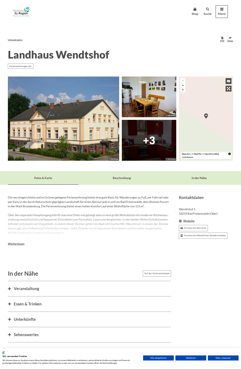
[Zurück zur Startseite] (21, 11)
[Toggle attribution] (229, 154)
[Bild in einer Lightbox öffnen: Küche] (149, 140)
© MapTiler (197, 153)
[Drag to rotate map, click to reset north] (183, 90)
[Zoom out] (183, 85)
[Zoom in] (183, 80)
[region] (206, 119)
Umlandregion (15, 39)
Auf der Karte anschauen (157, 273)
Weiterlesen (16, 244)
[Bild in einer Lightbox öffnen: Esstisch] (149, 97)
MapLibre (186, 153)
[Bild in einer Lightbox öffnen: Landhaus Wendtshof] (63, 119)
